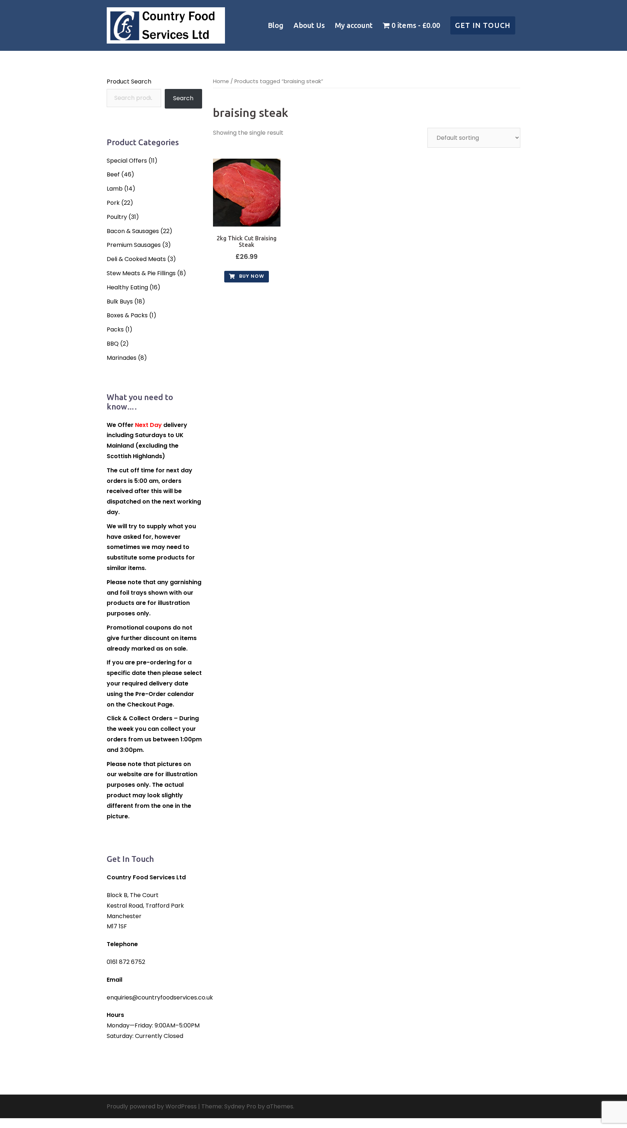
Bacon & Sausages (133, 231)
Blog (275, 25)
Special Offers (127, 160)
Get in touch (483, 25)
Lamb (115, 188)
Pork (113, 203)
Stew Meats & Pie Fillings (141, 273)
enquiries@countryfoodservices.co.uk (160, 997)
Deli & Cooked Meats (136, 259)
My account (354, 25)
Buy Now (251, 276)
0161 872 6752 (126, 962)
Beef (113, 174)
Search (183, 98)
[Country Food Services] (166, 25)
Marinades (121, 358)
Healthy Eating (127, 287)
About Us (309, 25)
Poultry (117, 217)
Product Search (129, 81)
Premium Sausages (134, 245)
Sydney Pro (240, 1106)
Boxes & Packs (127, 315)
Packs (115, 329)
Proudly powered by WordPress (152, 1106)
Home (221, 81)
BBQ (113, 343)
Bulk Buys (120, 301)
